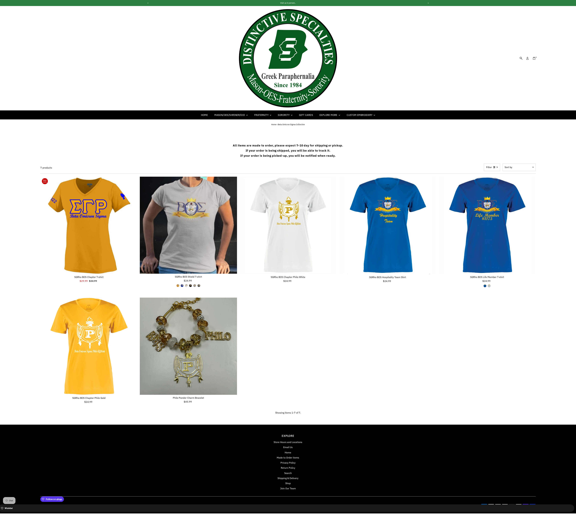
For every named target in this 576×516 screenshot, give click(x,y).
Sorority (284, 114)
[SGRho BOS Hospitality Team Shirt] (387, 225)
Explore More (329, 114)
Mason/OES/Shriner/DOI (230, 114)
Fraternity (261, 114)
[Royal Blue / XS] (484, 285)
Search (288, 473)
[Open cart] (534, 58)
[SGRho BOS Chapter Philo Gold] (89, 346)
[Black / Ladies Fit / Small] (190, 285)
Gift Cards (306, 114)
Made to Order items (288, 457)
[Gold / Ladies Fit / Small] (177, 285)
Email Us (288, 447)
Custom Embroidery (360, 114)
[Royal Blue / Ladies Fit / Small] (182, 285)
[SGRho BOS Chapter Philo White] (288, 225)
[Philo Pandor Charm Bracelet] (188, 346)
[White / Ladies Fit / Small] (186, 285)
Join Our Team (288, 488)
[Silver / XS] (489, 285)
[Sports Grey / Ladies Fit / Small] (194, 285)
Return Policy (288, 467)
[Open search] (521, 58)
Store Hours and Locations (288, 442)
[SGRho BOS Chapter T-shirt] (89, 225)
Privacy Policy (288, 462)
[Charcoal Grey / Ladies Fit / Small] (198, 285)
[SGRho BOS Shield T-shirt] (188, 225)
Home (204, 114)
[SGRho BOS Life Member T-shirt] (487, 225)
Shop (288, 483)
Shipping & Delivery (288, 478)
